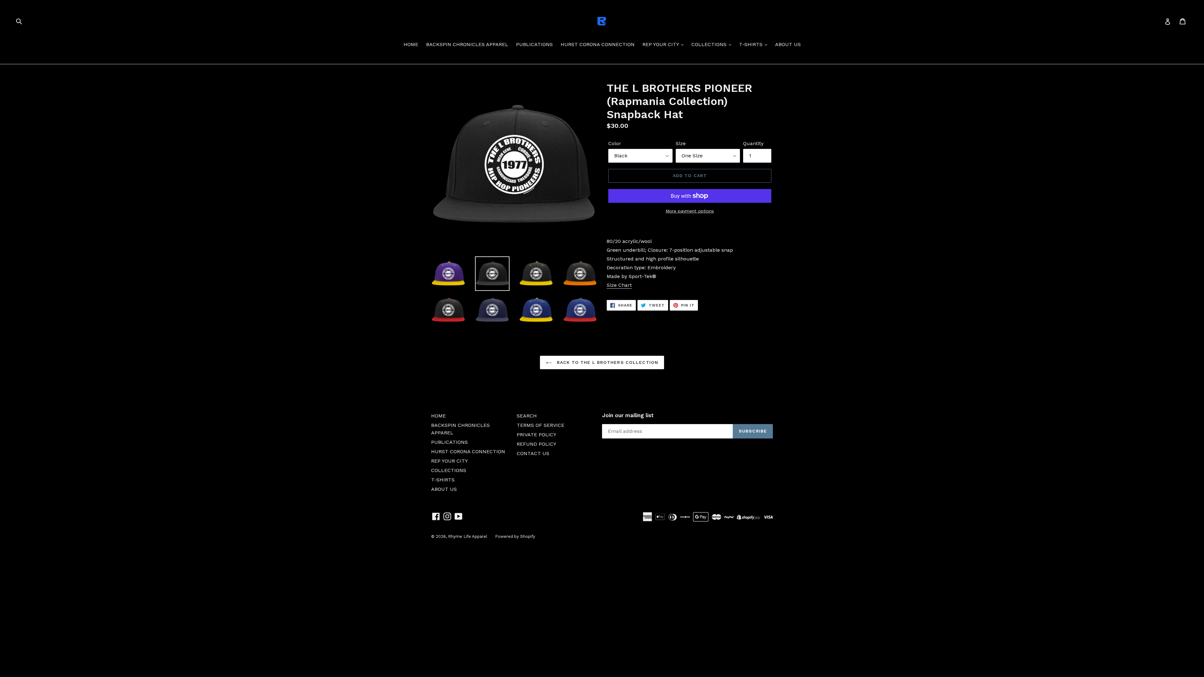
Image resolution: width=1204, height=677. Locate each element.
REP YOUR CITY (661, 44)
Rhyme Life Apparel (467, 536)
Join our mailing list (628, 415)
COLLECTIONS (709, 44)
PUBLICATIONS (534, 44)
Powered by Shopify (515, 536)
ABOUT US (788, 44)
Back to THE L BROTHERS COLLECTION (606, 362)
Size (681, 143)
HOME (411, 44)
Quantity (753, 143)
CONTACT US (533, 453)
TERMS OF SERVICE (540, 425)
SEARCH (527, 416)
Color (614, 143)
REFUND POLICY (536, 444)
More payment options (690, 210)
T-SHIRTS (751, 44)
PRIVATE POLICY (536, 435)
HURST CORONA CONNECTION (598, 44)
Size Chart (619, 285)
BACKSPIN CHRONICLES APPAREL (467, 44)
